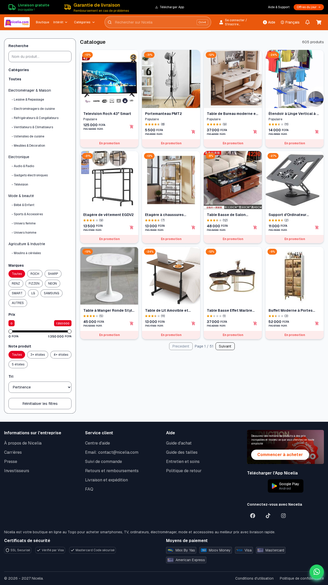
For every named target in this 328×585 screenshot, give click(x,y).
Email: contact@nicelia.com (111, 452)
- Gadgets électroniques (30, 175)
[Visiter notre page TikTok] (268, 515)
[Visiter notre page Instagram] (283, 515)
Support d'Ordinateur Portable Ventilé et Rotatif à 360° (294, 214)
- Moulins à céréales (26, 253)
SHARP (53, 274)
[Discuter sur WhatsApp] (317, 572)
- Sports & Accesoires (27, 214)
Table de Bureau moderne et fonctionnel (232, 113)
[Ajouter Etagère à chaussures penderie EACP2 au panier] (193, 227)
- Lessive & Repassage (28, 100)
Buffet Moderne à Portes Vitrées (291, 310)
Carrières (13, 452)
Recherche (18, 46)
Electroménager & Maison (29, 90)
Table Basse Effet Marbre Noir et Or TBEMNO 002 (229, 310)
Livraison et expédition (106, 480)
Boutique (42, 22)
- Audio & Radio (23, 166)
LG (33, 293)
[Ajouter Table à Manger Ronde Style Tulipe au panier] (131, 323)
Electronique (18, 157)
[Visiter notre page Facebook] (252, 515)
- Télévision (20, 184)
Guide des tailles (182, 452)
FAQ (89, 489)
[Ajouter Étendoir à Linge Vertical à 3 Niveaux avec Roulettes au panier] (317, 131)
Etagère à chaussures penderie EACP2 (164, 214)
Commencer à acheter (280, 454)
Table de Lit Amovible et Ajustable (166, 310)
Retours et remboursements (112, 470)
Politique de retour (184, 470)
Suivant (225, 346)
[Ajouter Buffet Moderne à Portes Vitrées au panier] (317, 323)
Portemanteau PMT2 (163, 113)
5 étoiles (18, 364)
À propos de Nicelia (23, 443)
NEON (52, 283)
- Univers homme (24, 233)
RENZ (16, 283)
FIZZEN (34, 283)
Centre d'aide (97, 443)
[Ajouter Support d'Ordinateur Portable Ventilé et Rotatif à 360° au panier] (317, 227)
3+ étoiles (37, 355)
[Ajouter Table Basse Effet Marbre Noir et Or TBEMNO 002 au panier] (255, 323)
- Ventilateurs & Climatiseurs (32, 127)
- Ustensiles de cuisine (28, 136)
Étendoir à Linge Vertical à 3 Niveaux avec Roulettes (294, 113)
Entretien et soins (183, 461)
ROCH (34, 274)
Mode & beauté (21, 195)
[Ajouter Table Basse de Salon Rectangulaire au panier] (255, 227)
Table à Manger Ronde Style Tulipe (108, 310)
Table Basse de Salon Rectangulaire (226, 214)
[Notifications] (308, 22)
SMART (17, 293)
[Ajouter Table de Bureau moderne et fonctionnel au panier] (255, 131)
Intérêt (58, 22)
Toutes (14, 79)
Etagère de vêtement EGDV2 (108, 214)
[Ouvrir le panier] (319, 22)
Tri (10, 376)
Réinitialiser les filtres (40, 403)
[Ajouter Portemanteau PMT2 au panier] (193, 131)
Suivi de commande (103, 461)
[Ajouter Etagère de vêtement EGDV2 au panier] (131, 227)
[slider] (10, 331)
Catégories (82, 22)
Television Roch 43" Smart (107, 113)
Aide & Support (279, 7)
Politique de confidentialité (302, 578)
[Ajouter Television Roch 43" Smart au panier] (131, 126)
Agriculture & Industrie (26, 244)
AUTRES (18, 303)
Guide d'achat (179, 443)
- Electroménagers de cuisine (33, 109)
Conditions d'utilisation (254, 578)
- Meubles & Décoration (28, 146)
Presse (10, 461)
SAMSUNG (51, 293)
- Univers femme (24, 223)
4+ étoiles (61, 355)
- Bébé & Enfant (23, 205)
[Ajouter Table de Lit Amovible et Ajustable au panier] (193, 323)
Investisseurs (16, 470)
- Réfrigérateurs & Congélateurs (35, 118)
